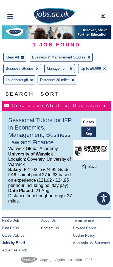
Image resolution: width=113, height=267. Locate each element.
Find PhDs (10, 228)
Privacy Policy (84, 228)
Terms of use (83, 220)
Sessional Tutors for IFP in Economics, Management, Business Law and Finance (40, 131)
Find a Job (10, 220)
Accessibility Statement (92, 243)
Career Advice (13, 235)
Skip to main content (22, 4)
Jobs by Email (13, 243)
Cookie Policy (84, 235)
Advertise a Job (14, 250)
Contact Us (50, 228)
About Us (48, 220)
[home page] (54, 22)
